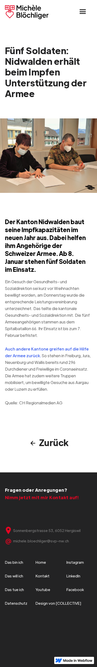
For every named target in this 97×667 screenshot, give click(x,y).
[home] (27, 11)
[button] (82, 11)
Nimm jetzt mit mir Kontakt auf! (42, 497)
